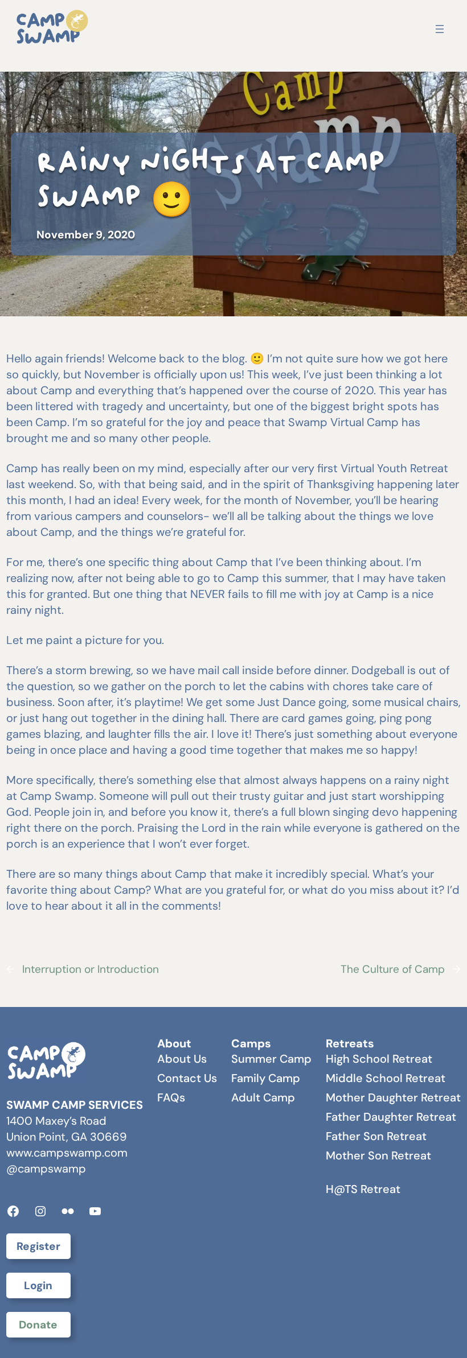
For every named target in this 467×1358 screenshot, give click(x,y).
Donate (38, 1325)
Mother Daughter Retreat (393, 1097)
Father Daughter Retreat (391, 1116)
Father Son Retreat (376, 1136)
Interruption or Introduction (90, 969)
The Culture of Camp (393, 969)
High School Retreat (379, 1058)
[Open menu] (439, 29)
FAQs (171, 1097)
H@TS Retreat (363, 1189)
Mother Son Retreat (378, 1155)
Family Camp (265, 1078)
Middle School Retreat (385, 1078)
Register (38, 1246)
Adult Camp (263, 1097)
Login (38, 1285)
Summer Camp (271, 1058)
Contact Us (187, 1078)
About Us (182, 1058)
